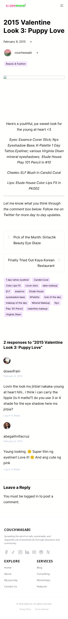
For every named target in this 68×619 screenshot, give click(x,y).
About (7, 574)
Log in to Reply (11, 415)
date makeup (50, 285)
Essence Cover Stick (35, 139)
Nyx (57, 302)
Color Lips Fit (13, 285)
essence (19, 291)
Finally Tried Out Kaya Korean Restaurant (31, 263)
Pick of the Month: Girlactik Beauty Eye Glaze (34, 240)
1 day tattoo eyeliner (17, 279)
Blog (39, 567)
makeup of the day (16, 302)
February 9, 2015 (12, 376)
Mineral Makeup (41, 302)
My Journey (10, 580)
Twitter (9, 215)
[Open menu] (62, 5)
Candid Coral (41, 279)
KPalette (34, 297)
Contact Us (10, 586)
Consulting (43, 574)
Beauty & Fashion (16, 63)
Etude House (36, 291)
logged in (31, 496)
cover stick (31, 285)
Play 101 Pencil (14, 308)
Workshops (43, 580)
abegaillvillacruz (16, 436)
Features (42, 586)
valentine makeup (37, 308)
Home (7, 567)
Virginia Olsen (13, 314)
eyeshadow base (15, 297)
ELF (8, 291)
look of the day (52, 297)
